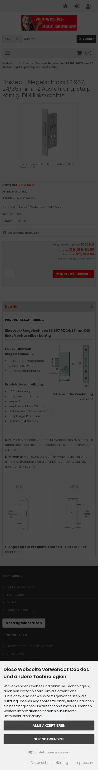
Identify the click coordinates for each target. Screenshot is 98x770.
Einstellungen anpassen (51, 752)
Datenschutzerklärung (49, 762)
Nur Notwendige (49, 739)
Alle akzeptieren (49, 725)
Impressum (84, 762)
